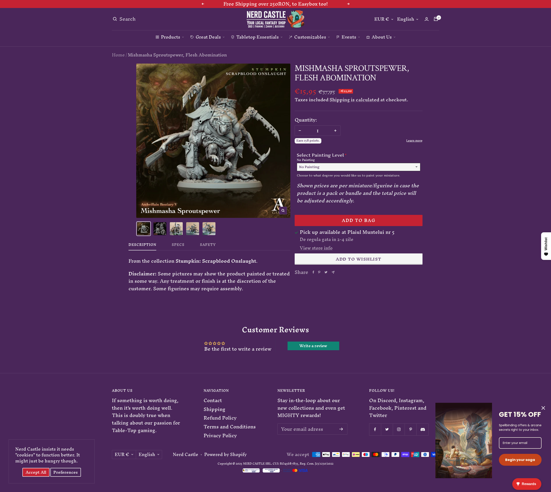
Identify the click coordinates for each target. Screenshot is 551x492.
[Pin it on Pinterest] (319, 272)
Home (118, 55)
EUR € (381, 19)
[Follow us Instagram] (399, 429)
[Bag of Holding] (436, 19)
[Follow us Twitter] (387, 429)
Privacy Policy (220, 435)
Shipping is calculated (354, 99)
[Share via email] (333, 272)
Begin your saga (520, 459)
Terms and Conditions (230, 427)
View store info (316, 248)
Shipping (214, 409)
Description (142, 245)
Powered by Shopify (225, 454)
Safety (208, 245)
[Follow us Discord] (422, 429)
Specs (178, 245)
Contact (213, 400)
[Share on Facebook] (313, 272)
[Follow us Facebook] (375, 429)
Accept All (36, 472)
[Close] (543, 408)
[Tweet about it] (326, 272)
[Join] (341, 429)
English (405, 19)
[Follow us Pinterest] (410, 429)
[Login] (427, 19)
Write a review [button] (313, 346)
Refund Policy (220, 418)
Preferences (65, 472)
